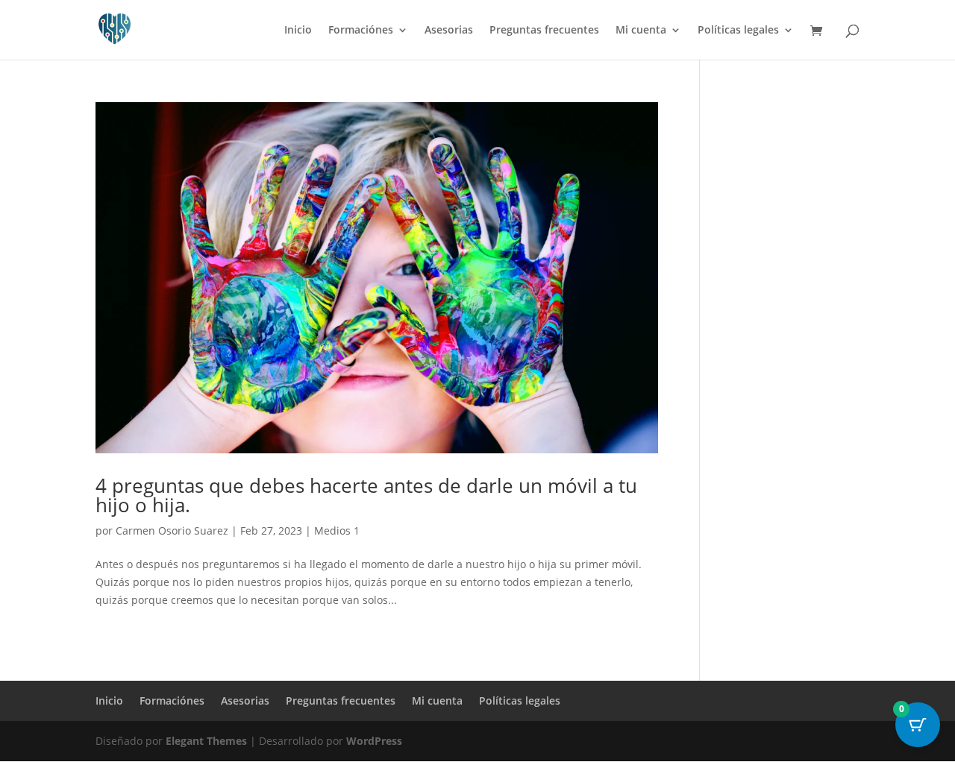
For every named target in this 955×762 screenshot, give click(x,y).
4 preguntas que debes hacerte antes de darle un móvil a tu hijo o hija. (366, 495)
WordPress (374, 741)
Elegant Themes (206, 741)
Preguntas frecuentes (544, 31)
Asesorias (449, 31)
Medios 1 (337, 530)
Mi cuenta (641, 31)
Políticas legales (738, 31)
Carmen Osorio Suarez (172, 530)
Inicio (298, 31)
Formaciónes (360, 31)
